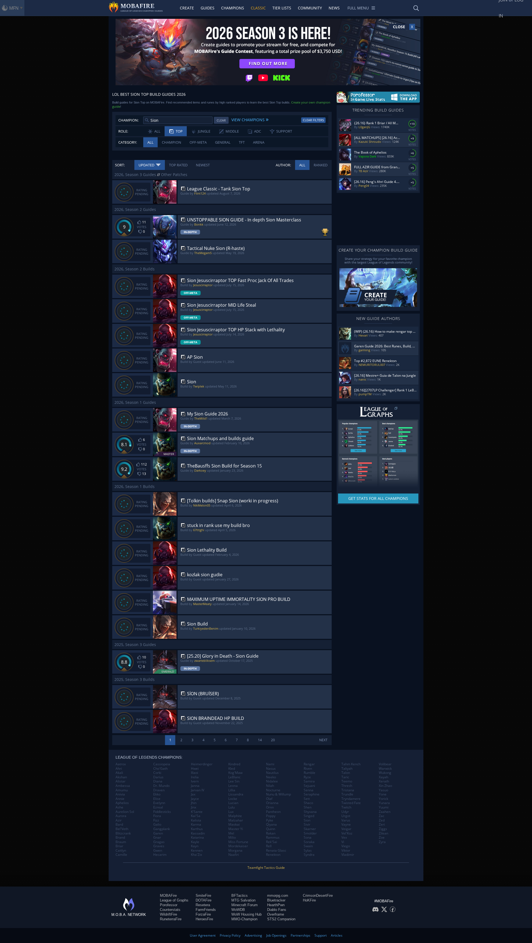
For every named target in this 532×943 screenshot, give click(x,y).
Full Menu (358, 8)
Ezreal (158, 807)
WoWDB (238, 910)
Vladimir (347, 854)
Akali (119, 773)
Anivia (120, 794)
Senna (308, 790)
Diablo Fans (276, 910)
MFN (14, 8)
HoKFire (309, 900)
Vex (344, 837)
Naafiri (233, 854)
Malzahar (235, 820)
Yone (383, 794)
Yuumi (383, 807)
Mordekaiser (238, 846)
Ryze (307, 777)
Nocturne (273, 790)
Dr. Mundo (161, 786)
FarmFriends (206, 910)
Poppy (270, 816)
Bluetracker (276, 900)
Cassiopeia (161, 764)
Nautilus (272, 773)
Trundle (347, 794)
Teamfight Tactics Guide (266, 867)
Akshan (121, 777)
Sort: (120, 164)
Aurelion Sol (125, 812)
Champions (232, 8)
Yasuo (383, 790)
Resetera (203, 905)
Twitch (346, 807)
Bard (119, 824)
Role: (123, 131)
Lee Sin (233, 781)
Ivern (195, 781)
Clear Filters (313, 120)
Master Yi (235, 829)
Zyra (382, 842)
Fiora (157, 816)
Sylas (308, 850)
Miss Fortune (238, 842)
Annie (120, 799)
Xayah (383, 777)
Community (310, 8)
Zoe (382, 837)
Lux (231, 812)
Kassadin (198, 833)
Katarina (197, 837)
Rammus (273, 837)
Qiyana (271, 824)
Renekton (273, 854)
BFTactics (239, 895)
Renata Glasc (276, 850)
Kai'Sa (195, 816)
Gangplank (161, 829)
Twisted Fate (351, 803)
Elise (156, 799)
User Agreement (203, 935)
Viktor (345, 850)
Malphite (235, 816)
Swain (308, 846)
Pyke (269, 820)
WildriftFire (168, 914)
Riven (308, 768)
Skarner (310, 829)
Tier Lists (281, 8)
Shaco (308, 803)
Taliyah (346, 768)
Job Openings (276, 935)
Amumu (122, 790)
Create (187, 8)
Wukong (385, 773)
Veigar (346, 829)
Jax (193, 794)
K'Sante (197, 812)
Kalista (196, 820)
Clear (221, 120)
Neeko (271, 777)
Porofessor (168, 905)
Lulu (231, 807)
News (334, 8)
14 (260, 740)
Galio (157, 824)
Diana (157, 781)
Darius (158, 777)
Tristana (347, 790)
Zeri (382, 824)
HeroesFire (204, 919)
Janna (195, 786)
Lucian (233, 803)
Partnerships (300, 935)
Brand (120, 837)
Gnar (157, 837)
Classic (258, 8)
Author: (283, 164)
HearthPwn (276, 905)
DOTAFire (203, 900)
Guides (207, 8)
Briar (119, 846)
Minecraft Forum (244, 905)
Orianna (272, 803)
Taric (345, 777)
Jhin (193, 803)
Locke (232, 799)
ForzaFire (203, 914)
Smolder (310, 833)
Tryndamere (350, 799)
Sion (307, 820)
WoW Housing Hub (246, 914)
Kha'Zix (196, 854)
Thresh (346, 786)
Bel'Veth (122, 829)
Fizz (156, 820)
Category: (127, 142)
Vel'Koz (346, 833)
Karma (196, 824)
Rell (269, 846)
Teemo (346, 781)
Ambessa (123, 786)
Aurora (121, 816)
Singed (309, 816)
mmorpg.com (277, 895)
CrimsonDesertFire (318, 895)
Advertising (253, 935)
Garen (158, 833)
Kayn (194, 846)
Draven (159, 790)
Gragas (159, 842)
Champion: (128, 120)
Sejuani (309, 786)
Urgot (345, 816)
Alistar (121, 781)
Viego (345, 846)
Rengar (309, 764)
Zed (382, 820)
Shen (307, 807)
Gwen (157, 850)
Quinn (270, 829)
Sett (307, 799)
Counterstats (170, 910)
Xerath (384, 781)
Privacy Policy (230, 935)
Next (323, 740)
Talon (345, 773)
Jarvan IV (197, 790)
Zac (381, 816)
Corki (157, 773)
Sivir (307, 824)
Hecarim (160, 854)
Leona (233, 786)
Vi (342, 842)
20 (273, 740)
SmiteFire (203, 895)
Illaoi (194, 773)
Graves (158, 846)
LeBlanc (234, 777)
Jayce (195, 799)
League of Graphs (174, 900)
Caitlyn (121, 850)
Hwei (195, 768)
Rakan (270, 833)
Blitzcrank (123, 833)
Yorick (383, 799)
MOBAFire (168, 895)
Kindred (234, 764)
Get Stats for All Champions (378, 498)
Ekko (156, 794)
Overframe (275, 914)
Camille (121, 854)
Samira (309, 781)
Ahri (119, 768)
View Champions (249, 119)
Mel (231, 833)
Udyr (345, 812)
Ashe (119, 807)
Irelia (195, 777)
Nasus (271, 768)
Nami (270, 764)
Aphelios (122, 803)
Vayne (346, 824)
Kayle (195, 842)
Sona (307, 837)
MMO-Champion (244, 919)
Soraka (309, 842)
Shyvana (310, 812)
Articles (336, 935)
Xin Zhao (385, 786)
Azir (119, 820)
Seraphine (311, 794)
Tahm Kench (350, 764)
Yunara (384, 803)
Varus (345, 820)
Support (320, 935)
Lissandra (235, 794)
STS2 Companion (281, 919)
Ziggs (383, 829)
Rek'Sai (271, 842)
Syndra (309, 854)
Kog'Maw (235, 773)
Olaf (269, 799)
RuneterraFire (170, 919)
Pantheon (273, 812)
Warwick (385, 768)
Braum (121, 842)
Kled (231, 768)
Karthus (197, 829)
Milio (232, 837)
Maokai (234, 824)
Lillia (231, 790)
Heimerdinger (202, 764)
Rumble (309, 773)
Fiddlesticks (162, 812)
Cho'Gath (160, 768)
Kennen (197, 850)
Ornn (270, 807)
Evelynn (159, 803)
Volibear (385, 764)
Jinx (193, 807)
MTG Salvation (243, 900)
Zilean (383, 833)
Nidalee (272, 781)
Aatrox (121, 764)
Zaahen (384, 812)
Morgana (235, 850)
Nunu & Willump (278, 794)
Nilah (270, 786)
